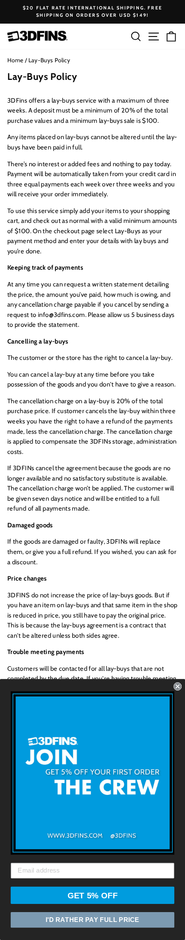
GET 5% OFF (93, 895)
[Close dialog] (177, 686)
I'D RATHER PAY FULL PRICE (92, 919)
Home (15, 60)
